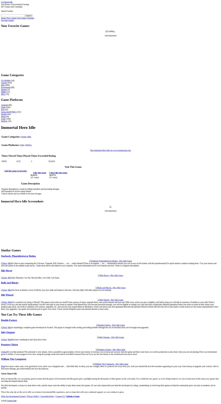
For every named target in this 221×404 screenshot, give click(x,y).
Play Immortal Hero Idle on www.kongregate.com (110, 150)
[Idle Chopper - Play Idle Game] (110, 337)
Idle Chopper (8, 332)
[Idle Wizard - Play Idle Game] (110, 300)
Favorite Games (7, 20)
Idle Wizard (7, 295)
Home (3, 18)
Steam (3, 116)
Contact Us (60, 396)
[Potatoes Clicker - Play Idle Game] (110, 350)
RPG (3, 94)
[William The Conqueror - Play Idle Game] (110, 364)
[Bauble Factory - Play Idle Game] (110, 325)
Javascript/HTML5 (8, 112)
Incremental (5, 87)
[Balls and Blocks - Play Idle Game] (110, 288)
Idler (3, 85)
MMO (3, 92)
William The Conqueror (13, 359)
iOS (2, 110)
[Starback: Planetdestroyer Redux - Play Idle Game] (110, 261)
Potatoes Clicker (9, 344)
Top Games (21, 18)
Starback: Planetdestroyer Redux (18, 256)
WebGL (4, 121)
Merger (4, 90)
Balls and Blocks (9, 282)
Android (4, 105)
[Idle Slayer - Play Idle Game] (110, 275)
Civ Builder (5, 80)
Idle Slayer (6, 270)
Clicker (4, 83)
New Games (12, 18)
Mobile (4, 114)
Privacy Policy (33, 396)
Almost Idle (11, 401)
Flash (3, 107)
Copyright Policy (47, 396)
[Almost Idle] (7, 2)
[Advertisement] (110, 55)
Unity (3, 119)
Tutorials (30, 18)
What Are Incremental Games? (13, 396)
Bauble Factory (9, 320)
